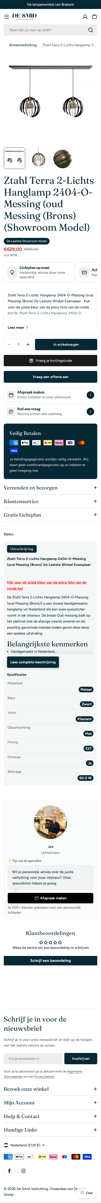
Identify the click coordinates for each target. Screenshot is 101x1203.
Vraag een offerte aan (51, 377)
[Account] (85, 17)
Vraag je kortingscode (54, 360)
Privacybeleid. (44, 1077)
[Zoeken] (90, 30)
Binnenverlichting (23, 45)
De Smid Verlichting (32, 1189)
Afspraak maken (53, 898)
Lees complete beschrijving (33, 662)
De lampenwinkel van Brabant (50, 4)
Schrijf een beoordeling (50, 960)
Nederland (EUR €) (25, 1145)
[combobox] (50, 30)
